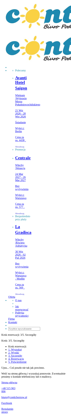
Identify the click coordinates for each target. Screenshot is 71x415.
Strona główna (9, 382)
